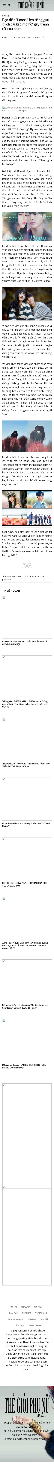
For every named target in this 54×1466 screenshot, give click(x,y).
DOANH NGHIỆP (15, 1319)
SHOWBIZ (25, 1307)
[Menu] (4, 5)
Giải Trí (5, 16)
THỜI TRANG (41, 1313)
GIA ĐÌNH (38, 1307)
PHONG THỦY (35, 1325)
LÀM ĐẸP (13, 1313)
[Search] (9, 5)
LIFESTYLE (31, 1319)
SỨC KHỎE (26, 1313)
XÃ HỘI (13, 1307)
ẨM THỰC (20, 1325)
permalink (7, 579)
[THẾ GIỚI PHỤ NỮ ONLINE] (31, 5)
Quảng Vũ (39, 37)
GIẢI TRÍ (44, 1319)
